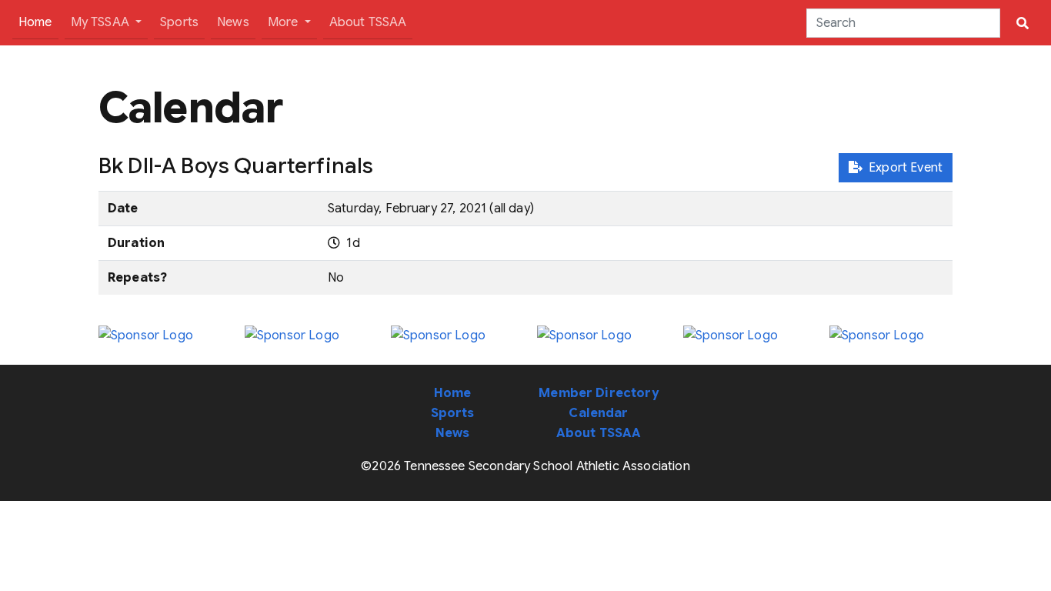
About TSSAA (368, 22)
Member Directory (599, 393)
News (233, 22)
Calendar (598, 413)
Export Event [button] (902, 167)
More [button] (285, 22)
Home (38, 22)
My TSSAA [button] (101, 22)
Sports (179, 22)
